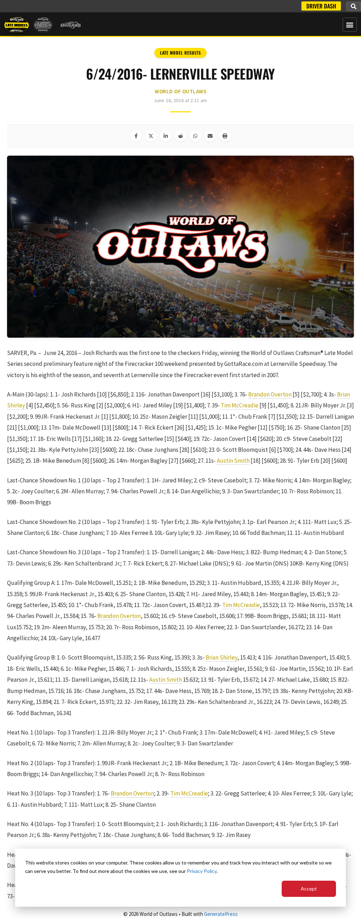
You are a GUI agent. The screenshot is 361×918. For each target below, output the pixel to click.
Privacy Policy (201, 871)
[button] (353, 6)
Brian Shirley (221, 657)
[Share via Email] (210, 136)
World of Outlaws (180, 91)
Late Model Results (180, 53)
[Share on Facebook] (136, 136)
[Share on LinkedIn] (166, 136)
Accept (309, 889)
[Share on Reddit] (180, 136)
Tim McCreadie (239, 405)
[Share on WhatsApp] (195, 136)
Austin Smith (233, 460)
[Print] (225, 136)
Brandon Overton (270, 394)
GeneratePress (221, 914)
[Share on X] (151, 136)
